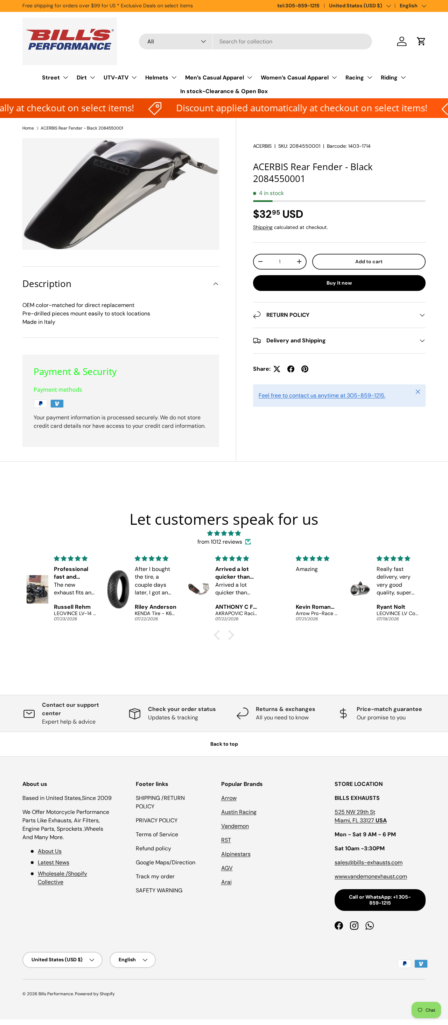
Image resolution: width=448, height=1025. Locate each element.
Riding (389, 77)
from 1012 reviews (219, 541)
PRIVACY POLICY (156, 820)
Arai (226, 882)
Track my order (155, 876)
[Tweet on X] (277, 369)
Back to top (224, 744)
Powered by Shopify (95, 994)
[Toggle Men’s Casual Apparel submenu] (249, 77)
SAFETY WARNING (159, 890)
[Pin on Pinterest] (305, 369)
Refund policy (153, 848)
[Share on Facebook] (291, 369)
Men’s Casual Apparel (214, 77)
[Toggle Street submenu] (65, 77)
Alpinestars (236, 854)
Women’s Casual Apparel (295, 77)
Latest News (53, 862)
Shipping (263, 227)
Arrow (229, 798)
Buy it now (339, 283)
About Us (50, 851)
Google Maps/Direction (165, 862)
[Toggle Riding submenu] (403, 77)
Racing (354, 77)
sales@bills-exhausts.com (368, 862)
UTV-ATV (116, 77)
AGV (227, 868)
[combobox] (255, 41)
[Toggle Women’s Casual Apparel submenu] (334, 77)
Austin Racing (239, 812)
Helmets (156, 77)
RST (226, 840)
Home (28, 128)
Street (51, 77)
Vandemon (235, 826)
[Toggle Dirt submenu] (92, 77)
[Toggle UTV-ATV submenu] (134, 77)
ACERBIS (262, 146)
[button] (421, 41)
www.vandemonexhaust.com (371, 876)
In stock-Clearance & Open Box (224, 91)
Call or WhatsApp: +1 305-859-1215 (380, 900)
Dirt (82, 77)
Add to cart (369, 261)
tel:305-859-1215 (298, 5)
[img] (224, 533)
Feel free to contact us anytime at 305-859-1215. (322, 395)
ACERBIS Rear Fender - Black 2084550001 (82, 128)
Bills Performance (55, 994)
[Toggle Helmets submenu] (174, 77)
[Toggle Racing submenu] (369, 77)
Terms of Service (157, 834)
